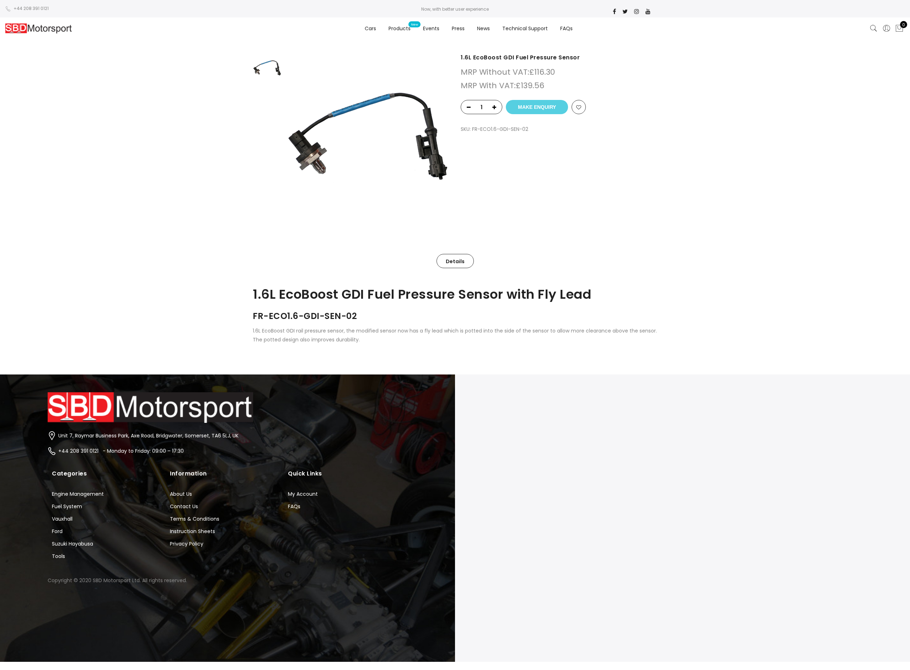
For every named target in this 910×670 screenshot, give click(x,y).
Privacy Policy (186, 543)
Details (455, 261)
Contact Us (184, 506)
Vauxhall (62, 518)
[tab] (455, 261)
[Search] (873, 28)
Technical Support (525, 28)
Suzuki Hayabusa (72, 543)
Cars (370, 28)
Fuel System (67, 506)
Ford (57, 531)
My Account (303, 494)
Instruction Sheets (192, 531)
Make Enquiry (537, 107)
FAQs (566, 28)
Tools (58, 556)
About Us (181, 494)
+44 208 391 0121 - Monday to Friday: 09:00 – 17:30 (121, 450)
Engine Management (78, 494)
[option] (367, 136)
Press (458, 28)
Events (431, 28)
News (483, 28)
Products (400, 28)
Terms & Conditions (194, 518)
